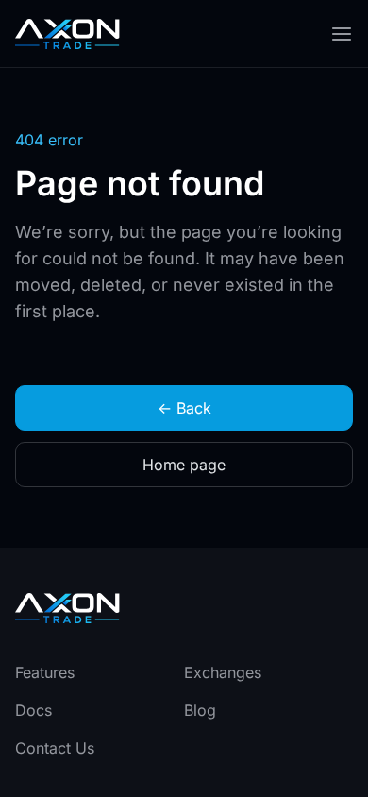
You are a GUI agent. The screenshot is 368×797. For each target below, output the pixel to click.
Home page (184, 464)
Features (45, 672)
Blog (200, 710)
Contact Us (54, 747)
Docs (33, 710)
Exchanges (222, 672)
